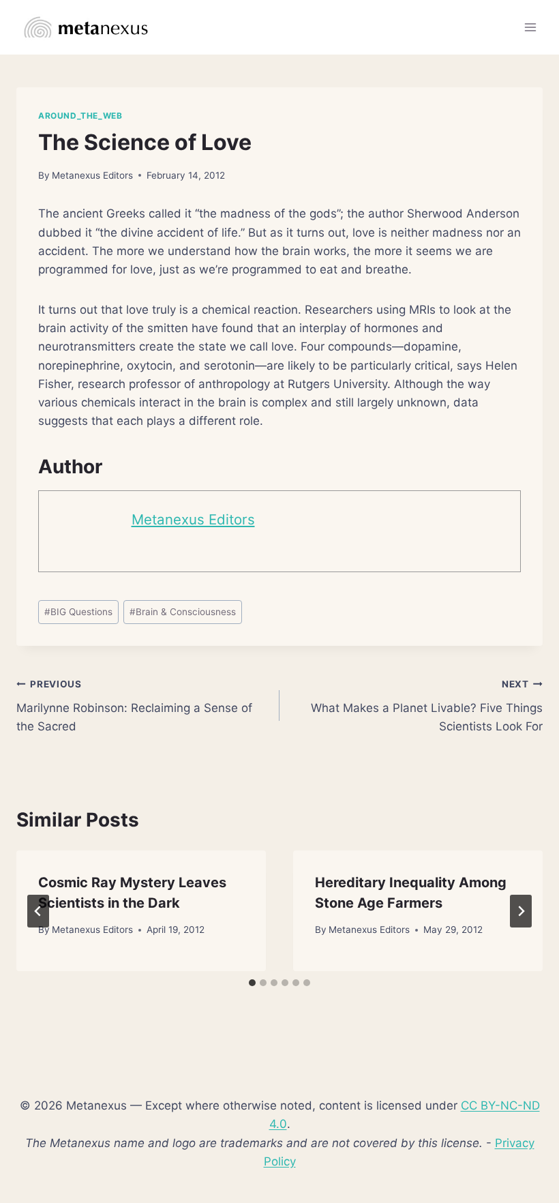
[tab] (252, 982)
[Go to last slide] (38, 911)
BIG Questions (78, 611)
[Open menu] (530, 27)
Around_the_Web (80, 115)
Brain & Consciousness (183, 611)
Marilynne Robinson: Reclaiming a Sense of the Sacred (134, 706)
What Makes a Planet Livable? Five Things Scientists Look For (427, 706)
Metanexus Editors (92, 175)
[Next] (521, 911)
